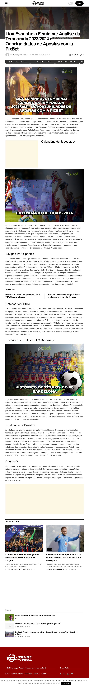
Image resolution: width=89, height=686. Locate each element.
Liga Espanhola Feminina (30, 225)
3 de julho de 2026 (70, 569)
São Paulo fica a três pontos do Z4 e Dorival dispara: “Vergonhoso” (38, 624)
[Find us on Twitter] (64, 673)
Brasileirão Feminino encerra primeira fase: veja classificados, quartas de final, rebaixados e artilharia (46, 633)
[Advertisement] (44, 499)
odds (48, 55)
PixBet (30, 130)
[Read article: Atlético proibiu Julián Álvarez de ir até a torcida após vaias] (9, 617)
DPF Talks (28, 674)
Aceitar (66, 683)
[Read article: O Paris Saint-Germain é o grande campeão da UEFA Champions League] (24, 538)
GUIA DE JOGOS (17, 674)
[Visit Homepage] (37, 3)
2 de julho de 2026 (29, 569)
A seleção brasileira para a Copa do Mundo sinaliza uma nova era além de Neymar (64, 295)
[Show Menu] (6, 3)
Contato (44, 674)
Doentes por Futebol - (17, 668)
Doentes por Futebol (19, 55)
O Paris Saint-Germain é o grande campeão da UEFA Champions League (22, 295)
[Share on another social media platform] (82, 62)
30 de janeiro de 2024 (37, 55)
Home (7, 674)
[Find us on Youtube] (72, 674)
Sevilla (46, 270)
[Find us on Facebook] (60, 674)
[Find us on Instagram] (68, 674)
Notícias (36, 674)
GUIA (79, 3)
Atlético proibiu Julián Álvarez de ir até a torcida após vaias (35, 615)
